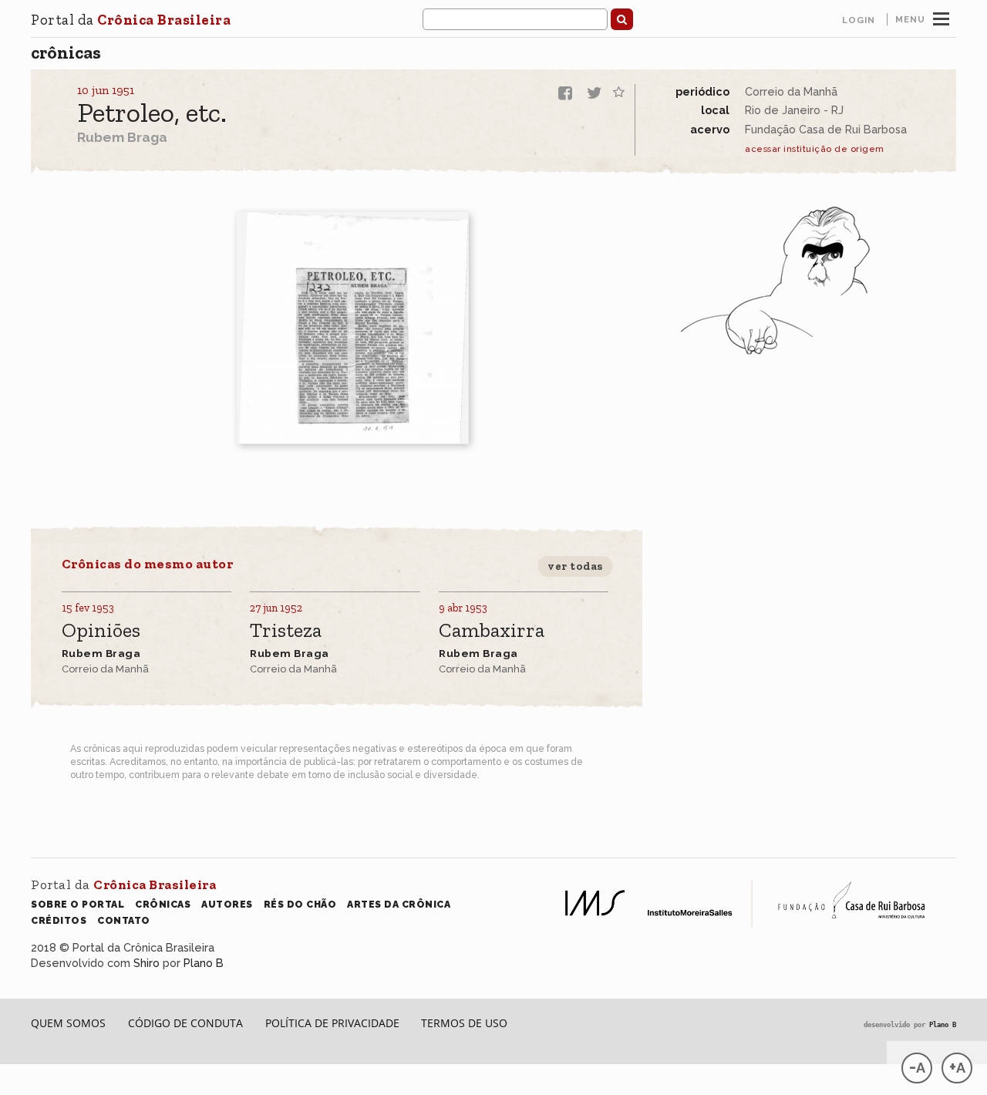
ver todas (575, 566)
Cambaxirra (491, 631)
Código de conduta (185, 1023)
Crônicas (66, 52)
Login (858, 20)
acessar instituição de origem (814, 148)
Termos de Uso (464, 1023)
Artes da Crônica (398, 904)
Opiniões (101, 631)
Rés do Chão (300, 904)
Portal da (131, 20)
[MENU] (941, 17)
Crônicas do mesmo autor (148, 563)
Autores (227, 904)
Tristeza (286, 631)
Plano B (204, 962)
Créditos (58, 920)
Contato (123, 920)
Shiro (146, 962)
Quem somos (68, 1023)
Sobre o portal (77, 904)
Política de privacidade (332, 1023)
